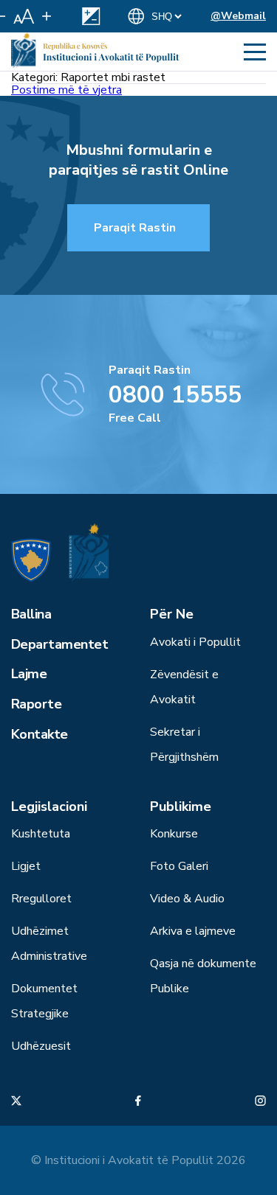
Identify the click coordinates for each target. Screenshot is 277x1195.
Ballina (31, 614)
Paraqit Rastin (135, 228)
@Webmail (238, 16)
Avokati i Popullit (195, 642)
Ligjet (26, 866)
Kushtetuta (40, 834)
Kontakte (39, 734)
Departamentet (59, 644)
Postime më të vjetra (66, 90)
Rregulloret (41, 899)
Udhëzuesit (41, 1046)
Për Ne (172, 614)
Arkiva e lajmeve (193, 931)
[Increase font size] (46, 16)
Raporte (36, 704)
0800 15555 (175, 395)
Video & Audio (187, 899)
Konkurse (174, 834)
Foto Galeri (179, 866)
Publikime (180, 806)
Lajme (29, 674)
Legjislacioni (49, 806)
